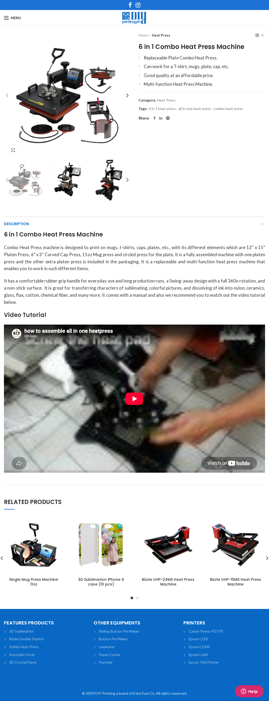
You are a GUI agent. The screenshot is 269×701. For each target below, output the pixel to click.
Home (143, 35)
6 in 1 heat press (162, 109)
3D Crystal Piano (23, 662)
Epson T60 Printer (204, 662)
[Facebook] (130, 5)
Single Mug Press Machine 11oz (33, 582)
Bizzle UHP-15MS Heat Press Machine (235, 582)
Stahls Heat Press (24, 646)
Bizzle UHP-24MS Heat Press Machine (168, 582)
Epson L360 (198, 654)
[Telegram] (168, 118)
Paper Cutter (110, 654)
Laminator (107, 646)
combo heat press (228, 109)
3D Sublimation (21, 631)
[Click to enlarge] (13, 150)
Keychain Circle (22, 654)
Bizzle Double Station (26, 639)
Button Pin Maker (113, 639)
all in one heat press (194, 109)
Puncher (106, 662)
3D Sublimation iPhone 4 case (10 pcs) (101, 582)
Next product (262, 35)
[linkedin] (160, 118)
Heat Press (161, 35)
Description (16, 223)
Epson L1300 (199, 646)
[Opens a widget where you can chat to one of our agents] (249, 691)
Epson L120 (198, 639)
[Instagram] (138, 5)
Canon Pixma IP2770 (206, 631)
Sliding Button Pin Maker (119, 631)
